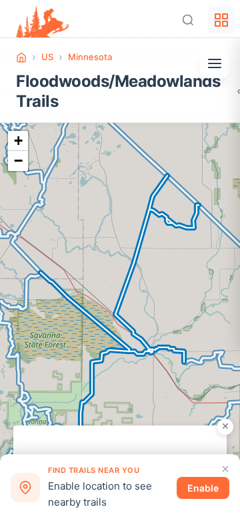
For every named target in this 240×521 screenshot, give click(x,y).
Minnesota (90, 56)
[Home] (21, 57)
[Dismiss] (225, 469)
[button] (18, 141)
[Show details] (214, 63)
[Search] (188, 20)
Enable (203, 488)
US (47, 56)
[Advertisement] (120, 442)
